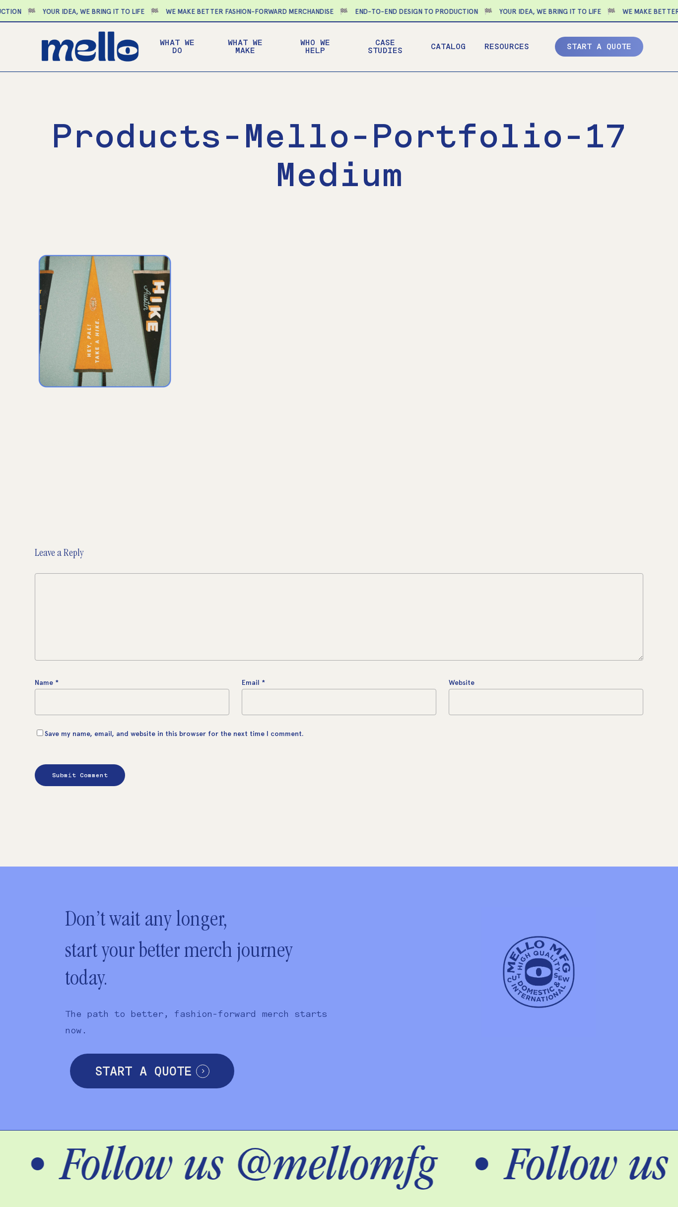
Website (462, 682)
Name (47, 682)
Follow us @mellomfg (198, 1169)
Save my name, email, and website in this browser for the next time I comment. (174, 734)
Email (253, 682)
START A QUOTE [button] (143, 1071)
